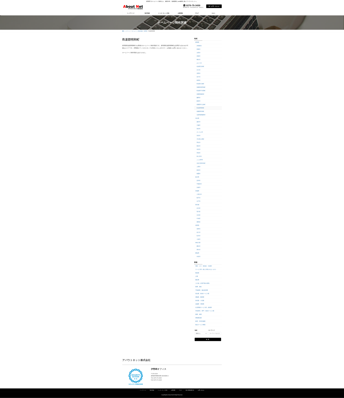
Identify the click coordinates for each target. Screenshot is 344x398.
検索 (208, 339)
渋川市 (198, 70)
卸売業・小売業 (199, 300)
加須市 (198, 128)
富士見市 (199, 156)
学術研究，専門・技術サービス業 (204, 311)
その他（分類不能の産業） (202, 283)
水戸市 (198, 201)
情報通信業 (198, 317)
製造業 (197, 272)
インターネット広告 (162, 390)
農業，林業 (198, 314)
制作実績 (152, 390)
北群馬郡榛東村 (201, 114)
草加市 (198, 153)
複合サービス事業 (200, 324)
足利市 (198, 180)
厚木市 (198, 249)
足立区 (198, 208)
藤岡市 (198, 97)
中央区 (198, 218)
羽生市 (198, 142)
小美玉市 (199, 194)
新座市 (198, 170)
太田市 (198, 52)
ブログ (180, 390)
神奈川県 (197, 242)
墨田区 (198, 222)
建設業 (197, 279)
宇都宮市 (199, 184)
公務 (196, 276)
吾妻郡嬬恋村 (200, 94)
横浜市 (198, 246)
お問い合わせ (215, 6)
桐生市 (198, 59)
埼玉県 (197, 118)
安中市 (198, 77)
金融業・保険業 (199, 304)
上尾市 (198, 166)
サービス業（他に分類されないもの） (206, 269)
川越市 (198, 125)
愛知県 (197, 253)
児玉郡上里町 (200, 139)
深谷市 (198, 135)
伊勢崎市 (199, 45)
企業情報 (173, 390)
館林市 (198, 101)
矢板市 (198, 187)
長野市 (198, 229)
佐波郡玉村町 (200, 66)
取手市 (198, 197)
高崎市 (198, 56)
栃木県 (197, 177)
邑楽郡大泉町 (200, 83)
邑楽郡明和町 (200, 108)
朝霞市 (198, 173)
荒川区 (198, 211)
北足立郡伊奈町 (201, 163)
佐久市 (198, 232)
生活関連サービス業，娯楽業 (203, 307)
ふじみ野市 (200, 159)
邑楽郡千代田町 (201, 90)
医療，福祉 (198, 286)
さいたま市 (200, 132)
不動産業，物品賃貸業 (201, 290)
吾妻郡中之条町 (201, 104)
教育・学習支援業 (200, 321)
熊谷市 (198, 146)
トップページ (143, 390)
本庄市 (198, 149)
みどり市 (199, 63)
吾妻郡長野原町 (201, 87)
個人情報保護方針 (190, 390)
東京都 (197, 204)
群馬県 (197, 42)
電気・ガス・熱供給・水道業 (203, 266)
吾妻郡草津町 (200, 111)
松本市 (198, 235)
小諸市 (198, 239)
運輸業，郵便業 (199, 297)
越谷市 (198, 121)
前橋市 (198, 49)
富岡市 (198, 80)
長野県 (197, 225)
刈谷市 (198, 256)
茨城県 (197, 190)
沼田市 (198, 73)
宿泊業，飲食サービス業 (202, 293)
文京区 (198, 215)
